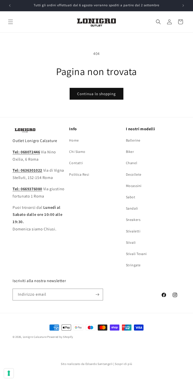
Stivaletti (133, 231)
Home (74, 140)
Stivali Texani (136, 253)
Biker (130, 151)
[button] (10, 21)
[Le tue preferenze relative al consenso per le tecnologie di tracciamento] (9, 373)
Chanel (131, 163)
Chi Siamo (77, 151)
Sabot (130, 197)
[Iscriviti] (97, 294)
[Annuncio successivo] (183, 5)
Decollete (133, 174)
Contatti (76, 163)
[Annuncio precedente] (9, 5)
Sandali (132, 208)
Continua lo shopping (96, 93)
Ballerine (133, 140)
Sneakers (133, 219)
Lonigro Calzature (35, 337)
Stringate (133, 265)
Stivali (131, 242)
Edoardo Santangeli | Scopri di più (108, 364)
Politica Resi (79, 174)
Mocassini (133, 185)
